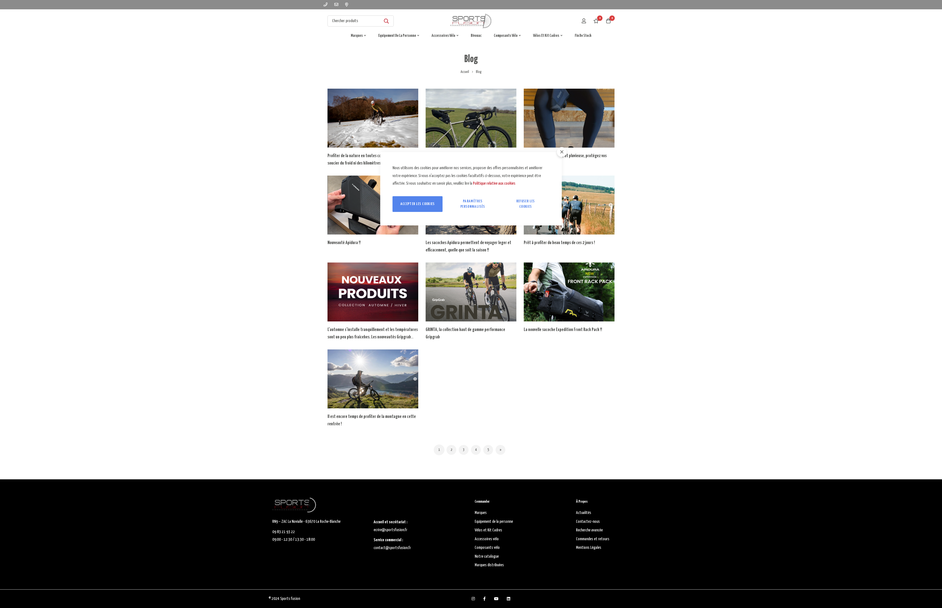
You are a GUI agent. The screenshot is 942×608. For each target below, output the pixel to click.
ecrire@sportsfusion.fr (390, 530)
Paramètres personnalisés (472, 203)
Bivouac (476, 36)
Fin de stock (583, 36)
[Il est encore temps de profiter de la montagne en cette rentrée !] (372, 378)
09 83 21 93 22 (283, 532)
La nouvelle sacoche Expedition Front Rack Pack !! (563, 329)
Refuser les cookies (525, 203)
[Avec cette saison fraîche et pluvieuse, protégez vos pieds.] (569, 118)
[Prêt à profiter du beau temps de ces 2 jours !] (569, 205)
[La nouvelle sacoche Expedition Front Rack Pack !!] (569, 292)
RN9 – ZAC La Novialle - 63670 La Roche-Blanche (306, 522)
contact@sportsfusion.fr (393, 548)
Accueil (465, 72)
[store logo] (471, 21)
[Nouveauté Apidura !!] (372, 205)
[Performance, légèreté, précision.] (471, 118)
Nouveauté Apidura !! (344, 242)
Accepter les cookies (417, 204)
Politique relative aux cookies (494, 183)
